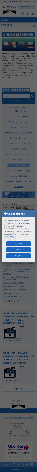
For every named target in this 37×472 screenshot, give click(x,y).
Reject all (18, 244)
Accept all (18, 256)
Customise (18, 250)
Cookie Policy (9, 236)
